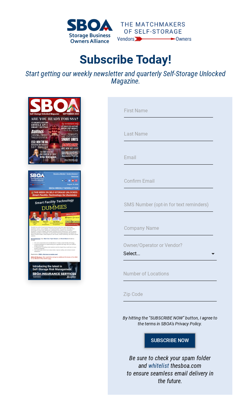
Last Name (136, 134)
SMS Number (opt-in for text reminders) (166, 204)
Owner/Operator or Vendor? (152, 245)
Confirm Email (139, 181)
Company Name (141, 228)
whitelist (158, 365)
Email (130, 157)
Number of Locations (146, 273)
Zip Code (133, 294)
